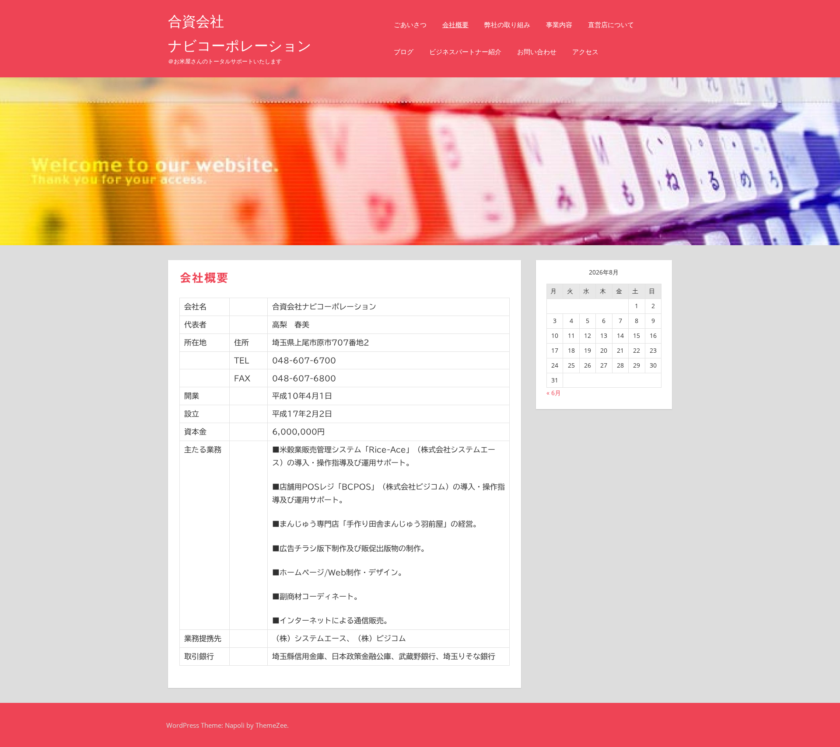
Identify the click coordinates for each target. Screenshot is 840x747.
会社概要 (455, 25)
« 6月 (553, 393)
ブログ (403, 52)
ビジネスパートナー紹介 (465, 52)
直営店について (611, 25)
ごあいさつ (410, 25)
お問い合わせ (536, 52)
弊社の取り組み (507, 25)
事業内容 (559, 25)
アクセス (585, 52)
